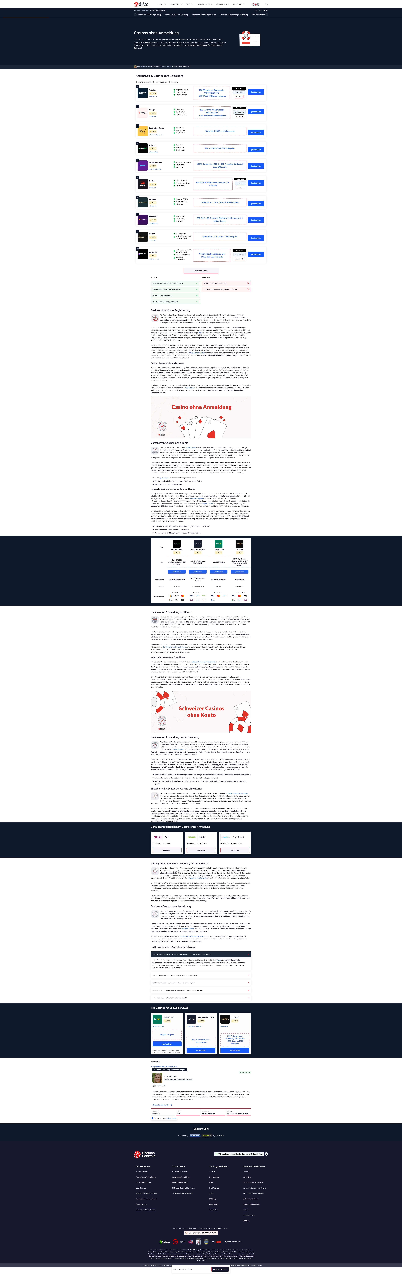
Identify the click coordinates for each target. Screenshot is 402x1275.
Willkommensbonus (179, 1172)
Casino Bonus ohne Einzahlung (203, 662)
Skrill (167, 837)
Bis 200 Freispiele (167, 1035)
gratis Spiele (164, 478)
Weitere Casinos (201, 271)
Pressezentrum (249, 1215)
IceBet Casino (178, 749)
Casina (152, 234)
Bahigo (152, 110)
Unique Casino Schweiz (197, 878)
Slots (219, 960)
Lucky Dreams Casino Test (194, 1026)
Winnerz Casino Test (155, 169)
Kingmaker (153, 216)
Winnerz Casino (155, 162)
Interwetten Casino (156, 128)
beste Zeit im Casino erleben (191, 936)
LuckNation (153, 252)
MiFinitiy (212, 1199)
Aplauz (212, 1172)
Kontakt (246, 1210)
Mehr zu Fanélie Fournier (160, 1105)
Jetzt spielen (256, 92)
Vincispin (240, 549)
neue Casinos (190, 388)
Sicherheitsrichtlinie (250, 1199)
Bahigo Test (152, 116)
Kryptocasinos (141, 1204)
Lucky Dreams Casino (198, 549)
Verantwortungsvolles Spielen (254, 1188)
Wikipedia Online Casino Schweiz (164, 1067)
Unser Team (247, 1177)
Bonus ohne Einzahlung (181, 1177)
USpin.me (153, 145)
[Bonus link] (255, 4)
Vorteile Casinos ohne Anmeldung (176, 15)
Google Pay (213, 1204)
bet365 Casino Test (158, 1026)
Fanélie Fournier (145, 66)
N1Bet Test (152, 187)
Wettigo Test (153, 96)
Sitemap (246, 1221)
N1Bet (151, 181)
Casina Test (152, 240)
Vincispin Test (224, 1026)
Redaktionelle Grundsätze (253, 1182)
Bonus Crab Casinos (179, 1182)
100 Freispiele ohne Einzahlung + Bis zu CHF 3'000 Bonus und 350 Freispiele (235, 1040)
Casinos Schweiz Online (141, 10)
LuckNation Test (154, 259)
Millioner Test (153, 206)
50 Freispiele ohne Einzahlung (183, 1188)
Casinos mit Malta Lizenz (145, 1210)
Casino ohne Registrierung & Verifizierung (234, 15)
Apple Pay (213, 1210)
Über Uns (246, 1172)
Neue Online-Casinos (144, 1182)
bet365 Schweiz (142, 1172)
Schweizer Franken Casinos (146, 1193)
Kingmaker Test (153, 223)
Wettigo (152, 90)
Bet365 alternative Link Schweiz (175, 647)
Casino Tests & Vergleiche (146, 1177)
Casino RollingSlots (196, 498)
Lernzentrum (237, 4)
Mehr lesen (167, 850)
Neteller (202, 837)
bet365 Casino (219, 549)
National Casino (188, 929)
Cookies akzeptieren (220, 1269)
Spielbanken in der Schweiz (146, 1199)
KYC (200, 333)
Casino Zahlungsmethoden (237, 793)
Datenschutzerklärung (251, 1204)
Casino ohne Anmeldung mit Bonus (204, 15)
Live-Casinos (141, 1188)
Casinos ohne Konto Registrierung (149, 15)
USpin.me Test (153, 152)
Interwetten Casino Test (156, 135)
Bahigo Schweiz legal (196, 353)
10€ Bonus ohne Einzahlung (182, 1193)
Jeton (211, 1193)
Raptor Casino (207, 503)
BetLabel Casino (176, 549)
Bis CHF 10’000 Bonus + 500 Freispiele (201, 1041)
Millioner (152, 199)
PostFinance (214, 1188)
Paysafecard (238, 837)
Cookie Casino (190, 448)
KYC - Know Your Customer (253, 1193)
